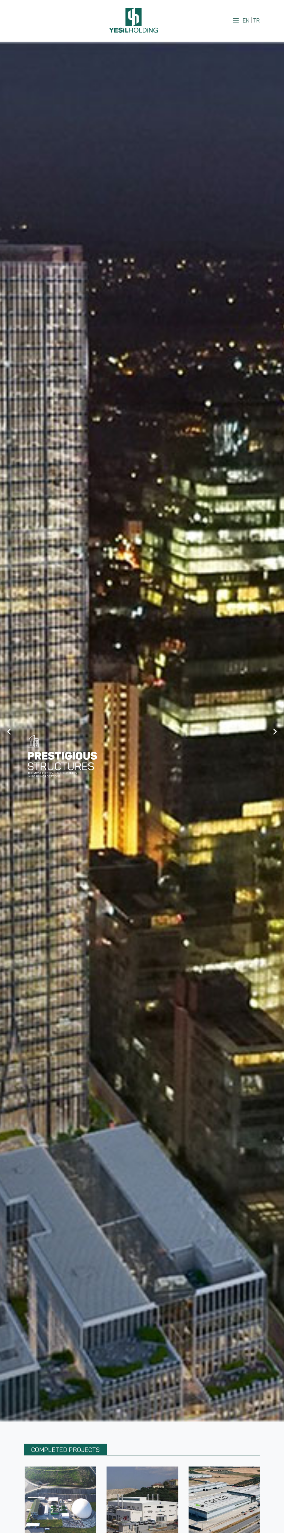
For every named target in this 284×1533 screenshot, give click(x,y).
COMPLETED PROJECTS (65, 1450)
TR (256, 20)
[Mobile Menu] (236, 21)
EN (246, 20)
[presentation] (18, 1512)
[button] (9, 732)
